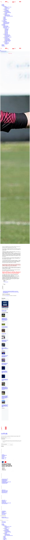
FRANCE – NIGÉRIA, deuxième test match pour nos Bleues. (5, 348)
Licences (3, 456)
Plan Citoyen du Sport (7, 35)
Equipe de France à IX (5, 488)
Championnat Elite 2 (4, 474)
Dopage (4, 16)
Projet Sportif (5, 533)
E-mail (2, 438)
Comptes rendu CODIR (8, 12)
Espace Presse (5, 19)
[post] (3, 316)
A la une (11, 53)
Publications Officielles (6, 11)
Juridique (6, 13)
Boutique (3, 45)
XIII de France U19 (5, 23)
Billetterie (3, 44)
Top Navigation (4, 522)
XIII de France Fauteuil (5, 486)
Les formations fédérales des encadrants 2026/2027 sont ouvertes (5, 380)
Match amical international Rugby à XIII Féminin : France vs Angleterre (5, 364)
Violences (4, 17)
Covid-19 (3, 454)
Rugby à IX (6, 30)
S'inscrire (2, 446)
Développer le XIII (4, 500)
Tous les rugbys (7, 28)
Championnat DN (4, 475)
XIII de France (5, 21)
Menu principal (4, 521)
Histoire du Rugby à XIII (8, 526)
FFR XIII (3, 5)
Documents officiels (4, 449)
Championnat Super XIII (5, 473)
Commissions (6, 10)
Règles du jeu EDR (5, 26)
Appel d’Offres (4, 513)
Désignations (3, 450)
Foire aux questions (4, 508)
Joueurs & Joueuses (7, 39)
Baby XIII (6, 31)
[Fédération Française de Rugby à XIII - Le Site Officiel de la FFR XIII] (10, 49)
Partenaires (4, 538)
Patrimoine (6, 7)
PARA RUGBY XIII (4, 333)
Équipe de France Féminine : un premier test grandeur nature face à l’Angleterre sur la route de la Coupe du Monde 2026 (5, 397)
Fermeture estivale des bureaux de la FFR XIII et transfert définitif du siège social (4, 372)
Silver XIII (6, 33)
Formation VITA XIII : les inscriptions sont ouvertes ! (5, 327)
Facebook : (3, 310)
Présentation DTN (7, 14)
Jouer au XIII (3, 495)
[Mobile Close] (0, 519)
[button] (10, 286)
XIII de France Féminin (6, 22)
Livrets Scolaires (7, 36)
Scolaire (4, 18)
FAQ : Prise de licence (5, 498)
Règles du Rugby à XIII (6, 27)
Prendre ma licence (5, 25)
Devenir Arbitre (7, 43)
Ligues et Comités (7, 8)
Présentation (4, 6)
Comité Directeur (4, 511)
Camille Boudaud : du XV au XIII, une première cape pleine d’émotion (5, 356)
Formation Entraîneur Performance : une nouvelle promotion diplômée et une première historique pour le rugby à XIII (5, 388)
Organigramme (4, 506)
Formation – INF (4, 453)
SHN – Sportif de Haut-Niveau (9, 535)
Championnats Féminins (5, 482)
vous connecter (7, 295)
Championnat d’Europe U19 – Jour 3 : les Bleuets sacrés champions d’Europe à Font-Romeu (5, 406)
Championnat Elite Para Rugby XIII (6, 476)
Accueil (3, 4)
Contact (4, 20)
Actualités (3, 524)
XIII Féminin (6, 29)
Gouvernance (5, 528)
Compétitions (3, 24)
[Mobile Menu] (0, 50)
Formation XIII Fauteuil (8, 40)
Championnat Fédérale (4, 480)
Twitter (5, 310)
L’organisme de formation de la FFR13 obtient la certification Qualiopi (5, 341)
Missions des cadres (7, 15)
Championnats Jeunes (4, 477)
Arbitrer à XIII (5, 41)
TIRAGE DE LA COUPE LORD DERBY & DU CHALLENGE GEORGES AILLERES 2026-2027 (5, 319)
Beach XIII (6, 32)
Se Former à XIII (5, 37)
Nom (2, 437)
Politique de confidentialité (5, 517)
